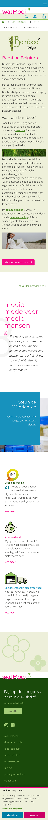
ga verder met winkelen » (32, 286)
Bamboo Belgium (19, 22)
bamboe (20, 130)
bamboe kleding (19, 217)
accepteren (34, 815)
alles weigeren (12, 815)
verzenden (10, 781)
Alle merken (30, 27)
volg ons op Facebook (14, 725)
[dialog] (24, 803)
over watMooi (11, 736)
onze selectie (11, 761)
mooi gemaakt (12, 749)
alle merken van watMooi (18, 262)
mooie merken (12, 755)
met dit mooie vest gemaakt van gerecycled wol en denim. (21, 420)
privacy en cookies (14, 774)
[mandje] (44, 16)
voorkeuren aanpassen (12, 808)
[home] (16, 11)
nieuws (8, 768)
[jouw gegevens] (36, 16)
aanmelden (13, 711)
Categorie (9, 27)
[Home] (3, 22)
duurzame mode (13, 742)
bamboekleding (14, 210)
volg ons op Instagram (7, 725)
